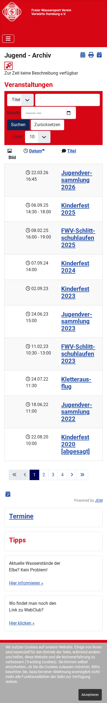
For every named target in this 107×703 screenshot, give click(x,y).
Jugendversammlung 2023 (76, 321)
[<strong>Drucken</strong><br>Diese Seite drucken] (91, 54)
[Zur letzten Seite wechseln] (82, 475)
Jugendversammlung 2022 (76, 412)
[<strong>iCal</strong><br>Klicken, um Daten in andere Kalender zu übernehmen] (99, 54)
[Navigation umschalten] (8, 39)
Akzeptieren (90, 695)
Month (13, 112)
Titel (71, 151)
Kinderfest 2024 (75, 267)
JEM (99, 500)
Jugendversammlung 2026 (76, 180)
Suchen (18, 124)
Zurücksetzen (47, 124)
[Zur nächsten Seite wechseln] (72, 475)
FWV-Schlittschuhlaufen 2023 (78, 353)
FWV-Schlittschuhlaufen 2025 (78, 237)
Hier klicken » (22, 623)
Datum (35, 151)
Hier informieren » (26, 583)
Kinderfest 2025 (75, 209)
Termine (21, 516)
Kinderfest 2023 (75, 292)
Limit (17, 136)
